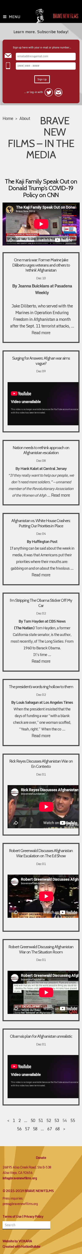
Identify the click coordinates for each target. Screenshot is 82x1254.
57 (27, 1128)
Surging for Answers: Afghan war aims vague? (41, 361)
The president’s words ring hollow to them (41, 686)
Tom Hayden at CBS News (45, 621)
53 (56, 1120)
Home (8, 118)
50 (32, 1120)
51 (40, 1120)
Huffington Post (44, 542)
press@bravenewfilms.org (20, 1203)
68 (57, 1128)
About (24, 118)
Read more (41, 332)
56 (19, 1128)
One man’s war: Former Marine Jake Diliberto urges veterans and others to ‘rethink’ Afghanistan (41, 265)
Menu (14, 17)
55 (72, 1120)
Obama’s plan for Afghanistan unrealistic (41, 1036)
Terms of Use (12, 1216)
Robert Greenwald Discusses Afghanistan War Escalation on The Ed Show (41, 853)
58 (35, 1128)
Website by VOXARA (17, 1241)
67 (49, 1128)
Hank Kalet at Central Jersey (43, 469)
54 (64, 1120)
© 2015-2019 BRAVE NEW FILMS (28, 1191)
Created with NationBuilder (22, 1246)
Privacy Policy (33, 1216)
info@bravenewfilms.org (20, 1178)
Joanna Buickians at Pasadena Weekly (45, 289)
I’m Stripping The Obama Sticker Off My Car (41, 603)
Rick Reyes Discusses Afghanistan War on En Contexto (41, 764)
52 (48, 1120)
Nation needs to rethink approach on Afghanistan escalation (41, 450)
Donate (41, 1157)
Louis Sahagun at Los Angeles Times (44, 702)
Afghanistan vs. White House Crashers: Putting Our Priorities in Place (40, 523)
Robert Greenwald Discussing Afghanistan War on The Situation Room (40, 949)
